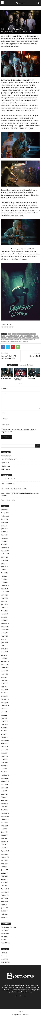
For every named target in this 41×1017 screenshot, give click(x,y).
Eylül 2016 (4, 886)
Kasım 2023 (4, 614)
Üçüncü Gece (31, 378)
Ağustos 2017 (5, 851)
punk (23, 339)
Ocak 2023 (4, 645)
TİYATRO (3, 940)
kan (32, 337)
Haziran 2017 (5, 857)
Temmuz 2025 (5, 551)
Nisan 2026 (4, 522)
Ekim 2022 (4, 655)
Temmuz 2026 (5, 513)
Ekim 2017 (4, 844)
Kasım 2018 (4, 803)
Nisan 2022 (4, 674)
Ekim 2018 (4, 807)
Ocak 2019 (4, 797)
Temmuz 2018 (5, 816)
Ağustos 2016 (5, 889)
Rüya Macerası (5, 466)
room (28, 339)
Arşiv (2, 500)
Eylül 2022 (4, 658)
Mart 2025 (4, 563)
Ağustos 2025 (5, 547)
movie (9, 339)
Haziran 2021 (5, 705)
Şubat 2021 (4, 718)
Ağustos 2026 (5, 510)
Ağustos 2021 (5, 699)
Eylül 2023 (4, 620)
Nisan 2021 (4, 712)
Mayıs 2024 (4, 595)
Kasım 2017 (4, 841)
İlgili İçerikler (12, 365)
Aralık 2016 (4, 876)
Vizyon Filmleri (5, 943)
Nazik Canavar (5, 469)
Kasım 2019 (4, 765)
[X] (8, 347)
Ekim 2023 (4, 617)
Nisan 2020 (4, 750)
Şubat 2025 (4, 566)
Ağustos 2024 (5, 585)
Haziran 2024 (5, 592)
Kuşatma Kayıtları (6, 378)
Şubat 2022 (4, 680)
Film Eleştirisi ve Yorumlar (14, 8)
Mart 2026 (4, 525)
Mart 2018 (4, 829)
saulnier (4, 341)
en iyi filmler (15, 336)
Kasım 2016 (4, 879)
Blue (3, 336)
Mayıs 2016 (4, 898)
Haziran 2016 (5, 895)
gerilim (31, 336)
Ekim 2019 (4, 769)
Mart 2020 (4, 753)
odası (14, 339)
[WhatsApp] (18, 347)
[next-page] (22, 383)
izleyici (12, 337)
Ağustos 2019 (5, 775)
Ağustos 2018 (5, 813)
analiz (14, 334)
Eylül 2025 (4, 544)
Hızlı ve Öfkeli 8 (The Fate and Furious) (9, 357)
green (36, 336)
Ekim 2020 (4, 731)
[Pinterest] (13, 347)
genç (25, 336)
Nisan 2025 (4, 560)
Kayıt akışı (4, 956)
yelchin (20, 341)
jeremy (17, 337)
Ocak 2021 (4, 721)
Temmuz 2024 (5, 588)
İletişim (20, 1011)
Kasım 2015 (4, 917)
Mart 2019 (4, 791)
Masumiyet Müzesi (6, 479)
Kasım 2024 (4, 576)
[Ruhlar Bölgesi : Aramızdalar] (20, 372)
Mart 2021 (4, 715)
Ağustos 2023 (5, 623)
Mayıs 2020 (4, 746)
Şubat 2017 (4, 870)
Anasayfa (3, 8)
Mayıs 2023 (4, 633)
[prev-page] (19, 383)
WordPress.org (5, 962)
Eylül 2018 (4, 810)
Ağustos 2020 (5, 737)
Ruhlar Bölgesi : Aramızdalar (18, 379)
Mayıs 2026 (4, 519)
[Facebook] (3, 347)
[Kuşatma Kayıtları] (7, 372)
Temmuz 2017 (5, 854)
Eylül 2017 (4, 848)
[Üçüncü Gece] (34, 372)
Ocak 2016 (4, 911)
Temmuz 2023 (5, 626)
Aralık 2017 (4, 838)
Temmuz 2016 (5, 892)
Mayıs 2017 (4, 860)
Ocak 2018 (4, 835)
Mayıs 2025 (4, 557)
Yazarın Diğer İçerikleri (26, 365)
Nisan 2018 (4, 825)
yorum (25, 341)
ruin (33, 339)
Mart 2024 (4, 601)
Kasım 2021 (4, 690)
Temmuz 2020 (5, 740)
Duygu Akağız (8, 31)
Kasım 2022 (4, 652)
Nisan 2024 (4, 598)
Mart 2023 (4, 639)
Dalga (3, 483)
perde (19, 339)
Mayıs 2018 (4, 822)
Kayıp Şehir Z (35, 356)
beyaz (33, 334)
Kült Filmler (4, 936)
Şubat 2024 (4, 604)
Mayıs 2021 (4, 709)
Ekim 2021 (4, 693)
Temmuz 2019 (5, 778)
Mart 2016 (4, 904)
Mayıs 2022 (4, 671)
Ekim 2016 (4, 882)
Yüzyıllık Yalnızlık (6, 493)
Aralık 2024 (4, 573)
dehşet (8, 336)
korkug (4, 339)
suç (15, 341)
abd (10, 334)
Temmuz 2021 (5, 702)
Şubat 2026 (4, 528)
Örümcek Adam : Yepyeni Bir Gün (10, 488)
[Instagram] (21, 996)
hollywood (5, 337)
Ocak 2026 (4, 532)
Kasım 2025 (4, 538)
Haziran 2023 (5, 630)
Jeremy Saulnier (25, 337)
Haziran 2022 (5, 667)
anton (19, 334)
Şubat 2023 (4, 642)
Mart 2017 (4, 867)
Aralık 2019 (4, 762)
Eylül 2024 (4, 582)
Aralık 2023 (4, 611)
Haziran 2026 (5, 516)
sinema (10, 341)
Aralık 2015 (4, 914)
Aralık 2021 (4, 686)
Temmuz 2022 (5, 664)
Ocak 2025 (4, 570)
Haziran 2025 (5, 554)
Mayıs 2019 (4, 784)
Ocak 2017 (4, 873)
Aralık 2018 (4, 800)
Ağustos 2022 (5, 661)
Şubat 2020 (4, 756)
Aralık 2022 (4, 649)
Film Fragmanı (5, 930)
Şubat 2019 (4, 794)
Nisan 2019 (4, 788)
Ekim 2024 (4, 579)
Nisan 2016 (4, 901)
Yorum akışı (4, 959)
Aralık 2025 (4, 535)
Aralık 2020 (4, 724)
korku (36, 337)
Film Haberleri (5, 933)
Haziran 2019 (5, 781)
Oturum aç (4, 952)
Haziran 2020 (5, 743)
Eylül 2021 (4, 696)
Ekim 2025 (4, 541)
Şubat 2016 (4, 908)
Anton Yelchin (26, 334)
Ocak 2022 (4, 683)
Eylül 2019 (4, 772)
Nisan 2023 (4, 636)
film (21, 336)
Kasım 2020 (4, 728)
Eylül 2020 (4, 734)
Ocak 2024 (4, 607)
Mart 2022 (4, 677)
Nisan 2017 (4, 863)
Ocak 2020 (4, 759)
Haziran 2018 (5, 819)
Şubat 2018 (4, 832)
